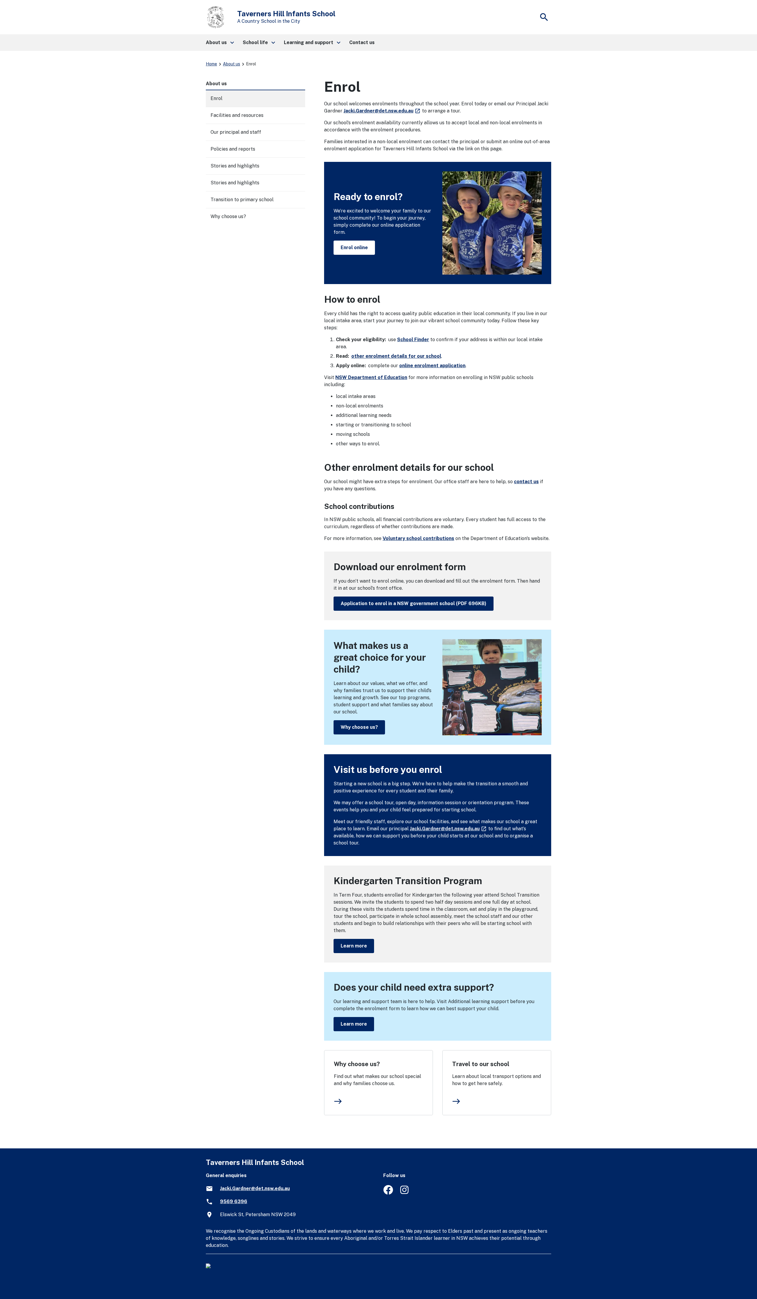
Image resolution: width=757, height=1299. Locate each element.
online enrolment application (432, 365)
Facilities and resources (237, 115)
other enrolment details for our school (396, 356)
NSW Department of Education (371, 377)
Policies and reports (233, 149)
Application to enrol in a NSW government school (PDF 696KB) (413, 603)
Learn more (354, 946)
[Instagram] (405, 1193)
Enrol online (354, 247)
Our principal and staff (236, 132)
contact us (526, 481)
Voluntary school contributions (418, 538)
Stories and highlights (235, 166)
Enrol (216, 98)
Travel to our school (480, 1064)
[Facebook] (388, 1193)
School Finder (413, 339)
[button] (219, 42)
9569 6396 (233, 1201)
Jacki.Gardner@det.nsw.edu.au (382, 111)
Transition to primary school (242, 199)
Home (211, 64)
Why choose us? (359, 727)
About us (231, 64)
